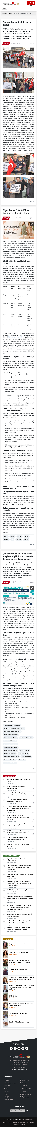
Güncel (10, 13)
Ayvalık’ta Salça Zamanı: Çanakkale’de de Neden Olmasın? (21, 1005)
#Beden (12, 536)
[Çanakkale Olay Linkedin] (26, 1048)
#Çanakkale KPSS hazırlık (10, 741)
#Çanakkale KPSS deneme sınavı (12, 725)
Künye (5, 1122)
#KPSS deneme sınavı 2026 (10, 744)
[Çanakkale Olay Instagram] (22, 1048)
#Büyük (5, 536)
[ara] (27, 1110)
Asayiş (7, 1091)
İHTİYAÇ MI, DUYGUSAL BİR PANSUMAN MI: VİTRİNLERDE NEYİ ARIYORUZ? (21, 979)
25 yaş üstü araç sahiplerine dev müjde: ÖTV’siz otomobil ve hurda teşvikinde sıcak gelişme (19, 808)
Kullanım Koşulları (23, 1122)
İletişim (23, 1124)
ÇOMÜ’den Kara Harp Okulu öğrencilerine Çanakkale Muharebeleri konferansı (18, 817)
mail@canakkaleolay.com (20, 1069)
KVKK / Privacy (12, 1122)
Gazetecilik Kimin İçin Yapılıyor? (19, 1014)
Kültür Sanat (25, 1080)
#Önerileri (6, 539)
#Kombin (18, 539)
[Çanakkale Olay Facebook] (15, 1048)
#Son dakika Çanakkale (9, 759)
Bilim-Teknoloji (26, 1088)
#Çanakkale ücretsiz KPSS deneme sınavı (14, 728)
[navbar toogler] (4, 8)
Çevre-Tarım (9, 1100)
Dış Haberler (25, 1097)
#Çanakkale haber (23, 753)
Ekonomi (24, 1086)
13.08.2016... (13, 996)
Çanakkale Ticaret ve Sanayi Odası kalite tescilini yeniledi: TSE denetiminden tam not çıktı (20, 898)
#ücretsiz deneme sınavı (10, 753)
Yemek (24, 1091)
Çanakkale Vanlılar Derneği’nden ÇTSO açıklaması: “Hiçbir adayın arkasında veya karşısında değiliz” (19, 883)
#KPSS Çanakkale (24, 750)
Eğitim (24, 1083)
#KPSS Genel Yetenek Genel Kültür (12, 731)
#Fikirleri (26, 539)
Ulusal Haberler (26, 1094)
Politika (7, 1086)
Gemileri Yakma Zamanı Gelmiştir (19, 1022)
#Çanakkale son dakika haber (11, 756)
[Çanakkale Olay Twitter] (11, 1048)
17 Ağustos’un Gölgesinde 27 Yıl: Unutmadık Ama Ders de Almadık (19, 962)
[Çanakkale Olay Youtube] (18, 1048)
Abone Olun (15, 1124)
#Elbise (26, 536)
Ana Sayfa (4, 13)
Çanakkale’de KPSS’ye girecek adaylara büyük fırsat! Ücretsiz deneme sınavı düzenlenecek (19, 867)
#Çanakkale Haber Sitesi (10, 763)
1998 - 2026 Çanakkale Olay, (13, 1119)
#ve (12, 539)
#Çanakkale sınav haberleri (10, 750)
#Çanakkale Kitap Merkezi (10, 737)
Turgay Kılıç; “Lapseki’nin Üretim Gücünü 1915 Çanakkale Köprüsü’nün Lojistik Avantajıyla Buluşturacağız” (19, 907)
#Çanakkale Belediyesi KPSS (11, 734)
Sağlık (7, 1097)
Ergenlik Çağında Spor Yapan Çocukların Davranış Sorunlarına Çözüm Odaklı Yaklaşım (21, 988)
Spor (6, 1088)
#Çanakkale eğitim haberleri (10, 747)
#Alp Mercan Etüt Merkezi (26, 737)
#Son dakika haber (26, 756)
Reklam (32, 1122)
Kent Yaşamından (10, 1083)
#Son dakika (22, 759)
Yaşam (7, 1094)
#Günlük (19, 536)
